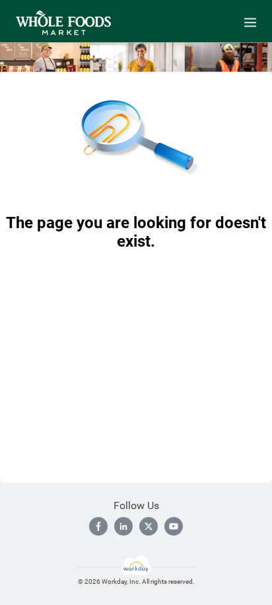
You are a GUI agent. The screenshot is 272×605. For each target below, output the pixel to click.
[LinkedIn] (123, 526)
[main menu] (250, 22)
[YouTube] (173, 526)
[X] (148, 526)
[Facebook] (98, 526)
